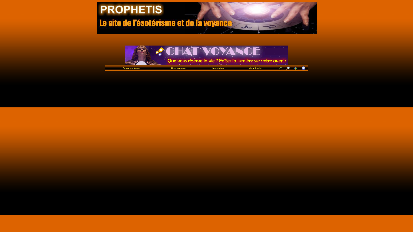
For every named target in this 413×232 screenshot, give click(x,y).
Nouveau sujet (178, 68)
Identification (255, 68)
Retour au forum (131, 68)
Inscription (218, 68)
